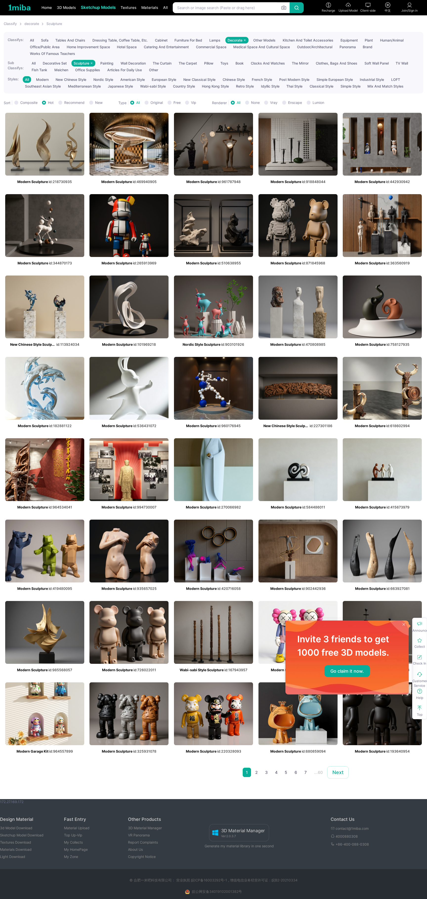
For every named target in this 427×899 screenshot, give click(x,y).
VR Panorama (139, 835)
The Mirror (300, 63)
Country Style (184, 86)
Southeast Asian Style (43, 86)
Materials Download (16, 849)
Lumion (318, 102)
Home (47, 7)
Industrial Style (372, 79)
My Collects (73, 842)
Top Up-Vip (73, 835)
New (99, 102)
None (255, 102)
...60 (318, 772)
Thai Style (294, 86)
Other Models (264, 40)
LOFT (395, 79)
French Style (262, 79)
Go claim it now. (347, 671)
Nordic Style (103, 79)
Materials (149, 7)
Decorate (235, 40)
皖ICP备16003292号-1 (209, 880)
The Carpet (188, 63)
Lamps (214, 40)
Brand (367, 47)
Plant (369, 40)
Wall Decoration (133, 63)
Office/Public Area (45, 47)
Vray (274, 102)
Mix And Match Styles (385, 86)
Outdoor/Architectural (314, 47)
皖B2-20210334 (285, 880)
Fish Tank (39, 70)
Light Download (12, 856)
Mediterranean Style (84, 86)
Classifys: (16, 40)
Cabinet (161, 40)
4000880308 (347, 836)
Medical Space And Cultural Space (261, 47)
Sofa (44, 40)
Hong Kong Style (215, 86)
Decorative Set (55, 63)
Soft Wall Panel (376, 63)
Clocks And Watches (268, 63)
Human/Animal (392, 40)
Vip (193, 102)
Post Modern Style (294, 79)
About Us (135, 849)
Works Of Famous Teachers (52, 53)
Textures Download (15, 842)
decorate (31, 24)
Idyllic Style (270, 86)
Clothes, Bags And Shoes (336, 63)
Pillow (209, 63)
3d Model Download (16, 828)
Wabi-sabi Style (153, 86)
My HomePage (76, 849)
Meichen (61, 70)
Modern (42, 79)
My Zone (71, 856)
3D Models (66, 7)
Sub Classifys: (16, 65)
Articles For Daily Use (124, 70)
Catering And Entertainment (166, 47)
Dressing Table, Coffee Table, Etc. (120, 40)
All (165, 7)
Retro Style (245, 86)
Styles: (13, 79)
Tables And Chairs (70, 40)
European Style (164, 79)
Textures (128, 7)
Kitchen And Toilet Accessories (308, 40)
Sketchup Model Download (21, 835)
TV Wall (402, 63)
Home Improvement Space (88, 47)
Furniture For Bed (188, 40)
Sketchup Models (98, 7)
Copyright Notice (142, 856)
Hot (51, 102)
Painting (106, 63)
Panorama (348, 47)
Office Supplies (87, 70)
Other (153, 70)
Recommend (74, 102)
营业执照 (183, 880)
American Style (132, 79)
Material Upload (76, 828)
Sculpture (54, 24)
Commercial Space (211, 47)
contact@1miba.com (352, 828)
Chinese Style (234, 79)
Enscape (295, 102)
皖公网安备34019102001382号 (217, 891)
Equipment (349, 40)
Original (156, 102)
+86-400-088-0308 (352, 844)
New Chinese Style (71, 79)
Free (177, 102)
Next (337, 772)
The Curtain (162, 63)
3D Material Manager (145, 828)
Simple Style (351, 86)
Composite (29, 102)
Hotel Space (127, 47)
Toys (224, 63)
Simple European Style (335, 79)
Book (239, 63)
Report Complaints (143, 842)
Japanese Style (120, 86)
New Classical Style (199, 79)
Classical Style (321, 86)
